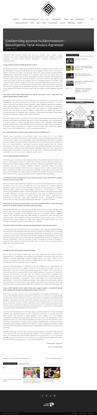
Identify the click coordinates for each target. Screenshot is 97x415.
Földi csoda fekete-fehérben (54, 358)
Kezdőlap (5, 26)
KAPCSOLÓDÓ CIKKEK (10, 363)
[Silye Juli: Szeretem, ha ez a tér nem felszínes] (12, 372)
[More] (32, 355)
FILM (42, 19)
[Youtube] (54, 395)
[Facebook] (42, 395)
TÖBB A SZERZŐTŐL (24, 363)
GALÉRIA (44, 22)
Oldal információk (83, 413)
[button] (92, 19)
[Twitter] (50, 395)
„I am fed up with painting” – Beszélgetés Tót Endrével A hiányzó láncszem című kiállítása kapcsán (32, 381)
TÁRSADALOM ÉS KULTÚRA (21, 22)
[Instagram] (46, 395)
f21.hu (10, 48)
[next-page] (6, 386)
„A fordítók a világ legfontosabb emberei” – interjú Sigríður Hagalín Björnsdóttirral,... (84, 68)
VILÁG (47, 19)
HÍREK (38, 22)
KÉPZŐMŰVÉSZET (80, 19)
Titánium (51, 136)
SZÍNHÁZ (66, 19)
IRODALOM (16, 19)
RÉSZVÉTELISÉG (71, 22)
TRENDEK (79, 22)
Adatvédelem (75, 413)
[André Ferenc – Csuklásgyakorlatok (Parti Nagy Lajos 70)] (70, 83)
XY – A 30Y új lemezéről (81, 59)
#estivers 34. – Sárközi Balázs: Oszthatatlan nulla (16, 358)
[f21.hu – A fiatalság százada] (48, 8)
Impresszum (91, 413)
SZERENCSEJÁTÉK (56, 19)
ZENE (72, 19)
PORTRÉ (32, 22)
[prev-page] (4, 386)
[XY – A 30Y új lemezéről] (70, 61)
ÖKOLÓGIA (62, 22)
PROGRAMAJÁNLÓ (52, 22)
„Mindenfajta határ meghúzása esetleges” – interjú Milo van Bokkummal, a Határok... (83, 90)
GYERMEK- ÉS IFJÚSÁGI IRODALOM (30, 19)
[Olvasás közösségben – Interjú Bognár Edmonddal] (53, 372)
